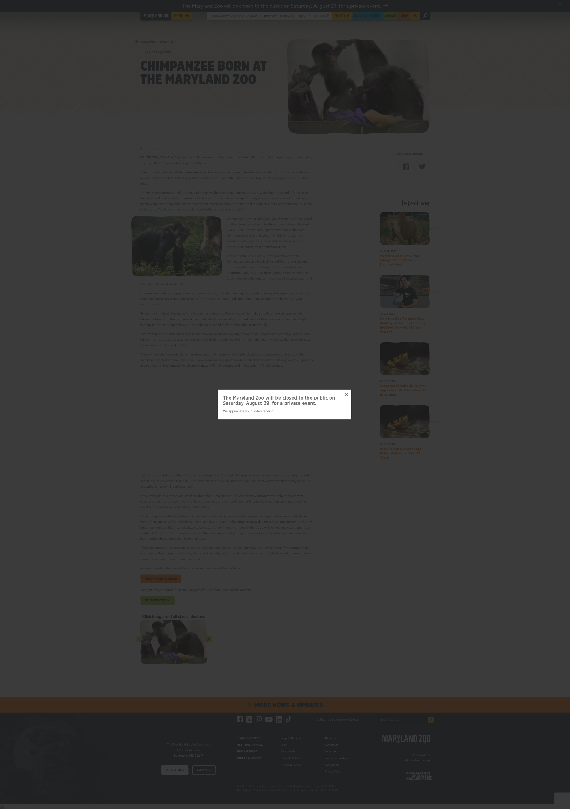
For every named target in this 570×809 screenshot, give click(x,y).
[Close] (346, 394)
